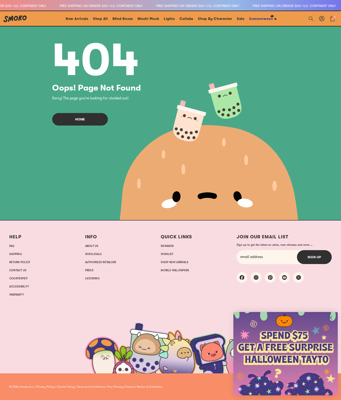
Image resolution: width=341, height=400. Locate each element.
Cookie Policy (66, 386)
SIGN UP (314, 257)
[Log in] (321, 18)
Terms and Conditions (91, 386)
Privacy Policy (45, 386)
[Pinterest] (270, 277)
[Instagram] (256, 277)
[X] (298, 277)
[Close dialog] (330, 318)
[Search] (311, 19)
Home (80, 119)
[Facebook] (242, 277)
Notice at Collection (150, 386)
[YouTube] (284, 277)
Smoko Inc (26, 386)
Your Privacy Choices (121, 386)
